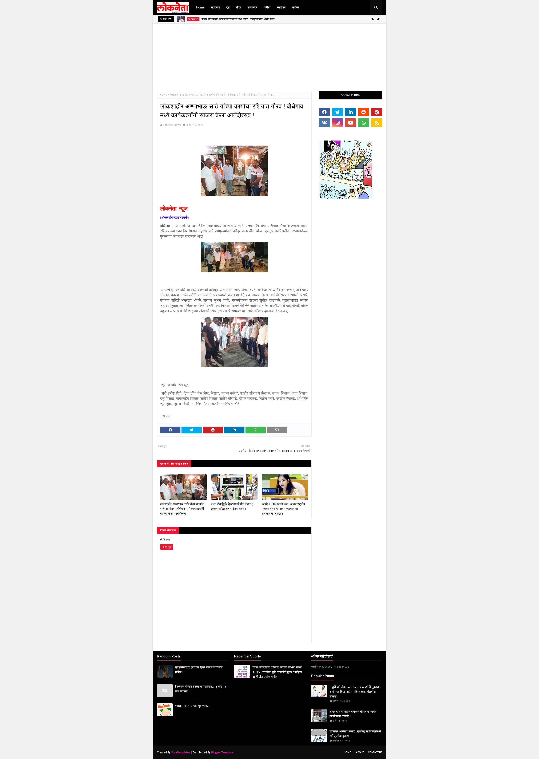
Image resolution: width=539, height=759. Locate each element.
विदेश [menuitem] (238, 7)
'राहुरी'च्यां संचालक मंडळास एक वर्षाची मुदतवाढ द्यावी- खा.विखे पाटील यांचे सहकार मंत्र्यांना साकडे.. (355, 691)
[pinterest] (376, 112)
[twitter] (337, 112)
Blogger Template (222, 752)
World (172, 94)
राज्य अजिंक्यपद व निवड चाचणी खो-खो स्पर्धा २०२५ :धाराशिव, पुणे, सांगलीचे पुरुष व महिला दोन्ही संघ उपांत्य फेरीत (277, 672)
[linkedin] (350, 112)
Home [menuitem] (200, 7)
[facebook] (324, 112)
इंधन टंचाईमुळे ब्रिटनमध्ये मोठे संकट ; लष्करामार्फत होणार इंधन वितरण (232, 506)
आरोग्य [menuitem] (295, 7)
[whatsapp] (363, 122)
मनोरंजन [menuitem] (281, 7)
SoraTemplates (180, 752)
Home (347, 752)
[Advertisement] (269, 53)
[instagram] (337, 122)
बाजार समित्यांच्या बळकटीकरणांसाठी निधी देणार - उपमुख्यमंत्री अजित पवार (238, 19)
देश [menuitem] (227, 7)
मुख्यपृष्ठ (163, 94)
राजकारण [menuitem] (252, 7)
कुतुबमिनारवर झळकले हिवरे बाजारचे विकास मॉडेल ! (199, 669)
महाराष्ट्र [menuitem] (215, 7)
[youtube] (350, 122)
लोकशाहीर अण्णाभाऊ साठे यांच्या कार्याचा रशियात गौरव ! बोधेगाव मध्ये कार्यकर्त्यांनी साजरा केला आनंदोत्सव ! (182, 508)
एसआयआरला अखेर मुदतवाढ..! (192, 705)
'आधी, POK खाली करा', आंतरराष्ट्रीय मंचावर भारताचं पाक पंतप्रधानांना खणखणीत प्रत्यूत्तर (283, 508)
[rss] (376, 122)
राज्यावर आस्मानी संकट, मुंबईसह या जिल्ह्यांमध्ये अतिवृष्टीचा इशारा (355, 734)
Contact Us (375, 752)
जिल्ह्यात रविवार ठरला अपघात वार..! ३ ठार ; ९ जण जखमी (200, 689)
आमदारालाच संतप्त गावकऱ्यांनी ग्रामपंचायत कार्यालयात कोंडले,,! (353, 714)
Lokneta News (172, 125)
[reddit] (363, 112)
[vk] (324, 122)
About (360, 752)
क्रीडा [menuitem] (267, 7)
